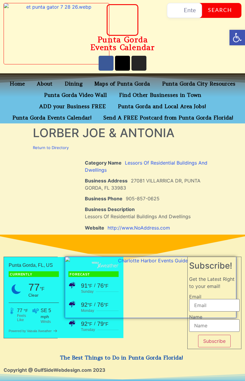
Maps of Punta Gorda (122, 83)
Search (220, 10)
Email (195, 296)
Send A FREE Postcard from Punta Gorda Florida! (168, 117)
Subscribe (214, 341)
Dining (73, 83)
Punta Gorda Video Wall (75, 95)
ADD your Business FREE (72, 106)
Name (195, 317)
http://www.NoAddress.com (139, 228)
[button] (237, 37)
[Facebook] (106, 63)
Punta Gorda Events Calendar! (51, 117)
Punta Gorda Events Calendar (122, 43)
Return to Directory (51, 147)
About (45, 83)
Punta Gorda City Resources (198, 83)
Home (17, 83)
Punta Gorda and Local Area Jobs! (162, 106)
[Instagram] (138, 63)
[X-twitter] (122, 63)
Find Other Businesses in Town (160, 95)
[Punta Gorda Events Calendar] (122, 20)
